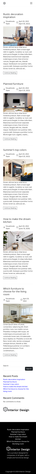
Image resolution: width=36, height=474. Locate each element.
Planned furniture (13, 83)
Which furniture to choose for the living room (14, 291)
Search (5, 366)
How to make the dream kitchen (17, 220)
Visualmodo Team (10, 22)
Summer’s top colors (14, 149)
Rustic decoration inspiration (13, 15)
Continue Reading (10, 73)
